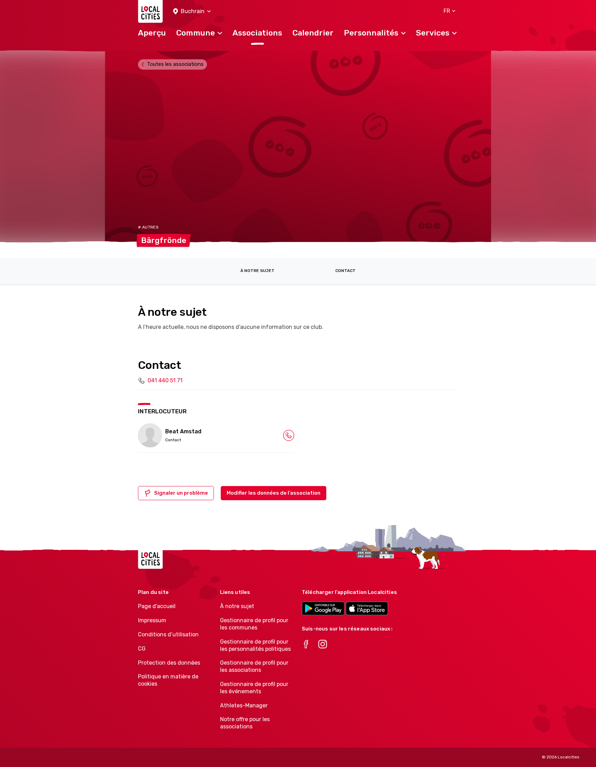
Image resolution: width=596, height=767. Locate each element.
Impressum (152, 620)
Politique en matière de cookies (168, 680)
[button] (192, 11)
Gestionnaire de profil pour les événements (254, 688)
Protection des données (169, 662)
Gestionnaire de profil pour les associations (254, 666)
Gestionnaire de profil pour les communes (254, 624)
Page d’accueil (157, 606)
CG (142, 648)
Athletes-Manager (244, 705)
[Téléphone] (288, 435)
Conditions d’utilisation (168, 634)
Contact (345, 270)
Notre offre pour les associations (245, 723)
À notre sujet (257, 270)
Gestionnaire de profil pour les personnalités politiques (255, 645)
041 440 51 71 (165, 380)
